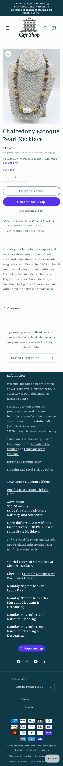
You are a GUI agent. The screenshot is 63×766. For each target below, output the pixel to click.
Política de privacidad (20, 756)
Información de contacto (44, 761)
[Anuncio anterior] (7, 8)
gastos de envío (14, 152)
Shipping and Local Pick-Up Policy (30, 469)
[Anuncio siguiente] (56, 8)
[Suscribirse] (51, 358)
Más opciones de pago (31, 210)
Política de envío (18, 761)
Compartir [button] (13, 308)
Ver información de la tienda (25, 230)
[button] (8, 28)
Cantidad (8, 169)
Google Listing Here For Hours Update (31, 576)
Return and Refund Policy (24, 461)
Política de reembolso (37, 750)
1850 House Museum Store (27, 745)
